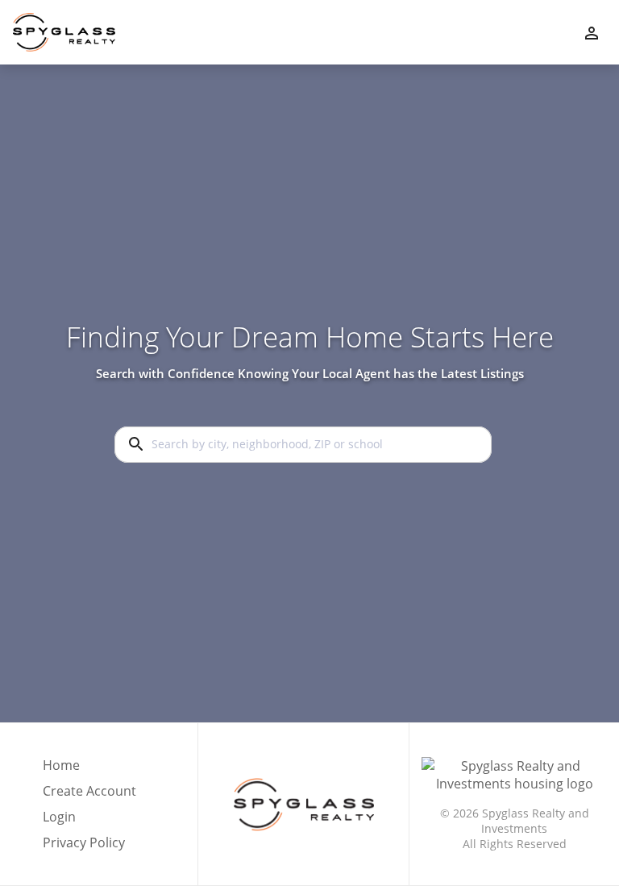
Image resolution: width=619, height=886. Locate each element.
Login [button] (59, 817)
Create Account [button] (89, 791)
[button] (89, 821)
